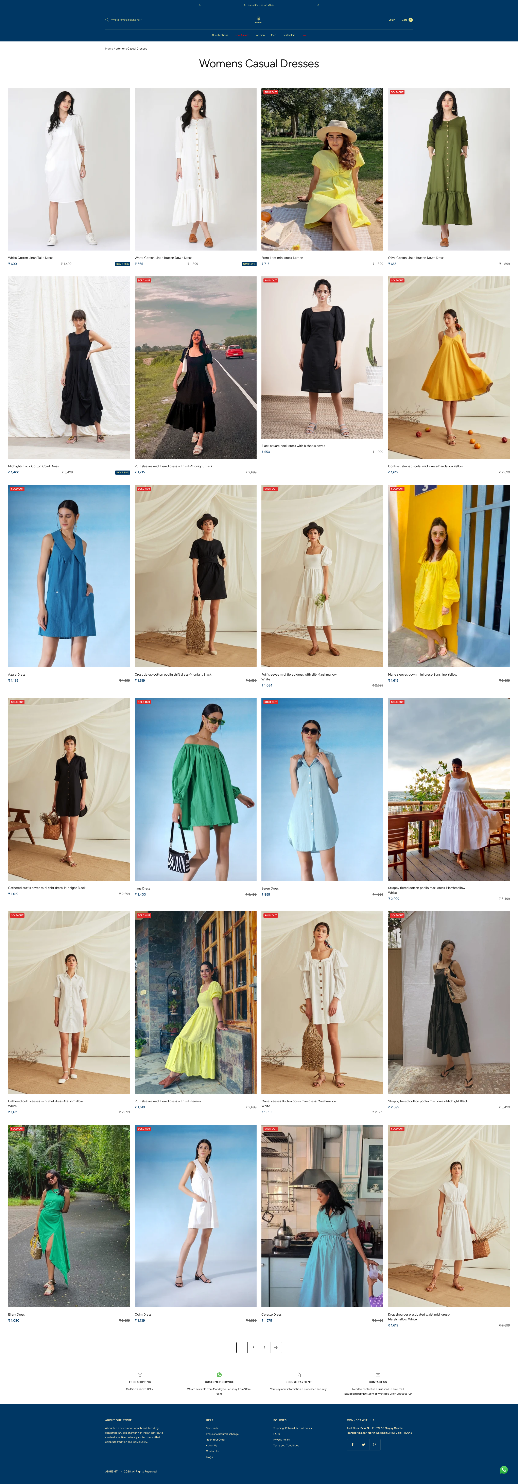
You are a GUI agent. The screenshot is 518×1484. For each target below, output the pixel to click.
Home (109, 48)
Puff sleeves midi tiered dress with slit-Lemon (168, 1101)
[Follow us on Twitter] (363, 1444)
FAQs (276, 1433)
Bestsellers (289, 35)
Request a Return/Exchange (222, 1433)
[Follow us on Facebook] (352, 1444)
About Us (211, 1445)
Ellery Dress (16, 1314)
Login (392, 19)
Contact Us (212, 1451)
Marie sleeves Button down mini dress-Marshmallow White (299, 1103)
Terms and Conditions (286, 1445)
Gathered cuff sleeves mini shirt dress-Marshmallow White (45, 1103)
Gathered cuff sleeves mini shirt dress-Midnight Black (47, 888)
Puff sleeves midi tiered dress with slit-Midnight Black (173, 466)
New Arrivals (242, 35)
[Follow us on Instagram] (374, 1444)
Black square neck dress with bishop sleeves (293, 446)
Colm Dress (143, 1314)
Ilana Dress (142, 888)
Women (260, 35)
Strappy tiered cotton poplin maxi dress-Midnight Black (428, 1101)
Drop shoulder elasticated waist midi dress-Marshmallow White (419, 1317)
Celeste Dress (271, 1314)
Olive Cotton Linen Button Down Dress (416, 258)
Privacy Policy (281, 1439)
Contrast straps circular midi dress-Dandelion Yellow (425, 466)
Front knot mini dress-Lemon (282, 258)
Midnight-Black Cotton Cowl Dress (33, 466)
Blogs (209, 1457)
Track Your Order (215, 1439)
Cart (406, 19)
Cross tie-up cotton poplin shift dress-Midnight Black (173, 674)
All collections (219, 35)
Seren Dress (270, 888)
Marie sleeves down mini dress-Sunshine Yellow (422, 674)
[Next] (276, 1347)
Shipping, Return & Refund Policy (292, 1428)
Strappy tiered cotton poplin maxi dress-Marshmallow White (426, 890)
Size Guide (212, 1428)
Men (273, 35)
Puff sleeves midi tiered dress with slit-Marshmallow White (299, 677)
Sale (304, 35)
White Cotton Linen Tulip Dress (30, 258)
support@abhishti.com (361, 1393)
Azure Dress (16, 674)
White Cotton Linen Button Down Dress (163, 258)
